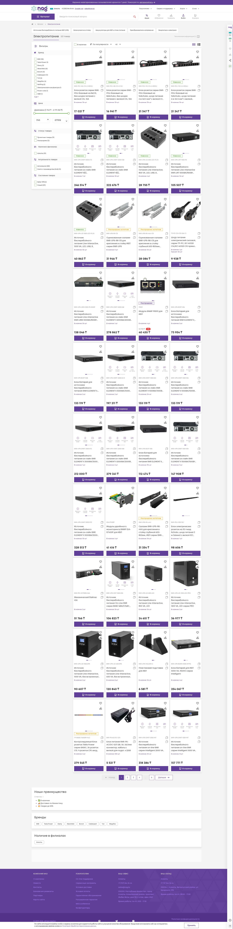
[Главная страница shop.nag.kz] (39, 8)
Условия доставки (84, 887)
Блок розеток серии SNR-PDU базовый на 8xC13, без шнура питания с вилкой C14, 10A (86, 94)
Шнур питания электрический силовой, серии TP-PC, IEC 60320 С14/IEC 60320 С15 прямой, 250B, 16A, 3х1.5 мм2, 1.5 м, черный (183, 242)
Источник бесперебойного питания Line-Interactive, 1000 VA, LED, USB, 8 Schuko (86, 242)
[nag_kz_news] (116, 921)
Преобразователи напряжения (142, 30)
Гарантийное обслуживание (88, 895)
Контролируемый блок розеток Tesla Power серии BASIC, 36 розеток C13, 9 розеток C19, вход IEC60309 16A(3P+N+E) (86, 746)
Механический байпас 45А (85, 599)
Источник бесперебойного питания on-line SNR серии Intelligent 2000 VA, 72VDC (151, 746)
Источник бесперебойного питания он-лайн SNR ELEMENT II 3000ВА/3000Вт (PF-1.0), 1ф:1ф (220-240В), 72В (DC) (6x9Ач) (87, 531)
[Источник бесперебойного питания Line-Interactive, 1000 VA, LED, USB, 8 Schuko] (89, 211)
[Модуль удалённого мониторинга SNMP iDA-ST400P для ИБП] (121, 500)
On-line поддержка (84, 879)
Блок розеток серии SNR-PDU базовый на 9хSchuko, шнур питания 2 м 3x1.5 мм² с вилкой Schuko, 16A (183, 94)
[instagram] (99, 921)
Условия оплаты (83, 891)
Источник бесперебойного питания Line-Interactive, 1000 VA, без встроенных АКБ (86, 672)
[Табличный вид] (198, 44)
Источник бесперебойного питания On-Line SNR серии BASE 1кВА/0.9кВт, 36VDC (118, 602)
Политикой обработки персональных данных (79, 926)
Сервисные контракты (86, 883)
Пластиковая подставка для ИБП (151, 669)
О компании (38, 879)
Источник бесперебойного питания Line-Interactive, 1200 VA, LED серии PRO (183, 601)
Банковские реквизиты (43, 891)
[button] (116, 2)
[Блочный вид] (193, 44)
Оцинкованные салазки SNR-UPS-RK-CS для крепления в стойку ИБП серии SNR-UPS (118, 242)
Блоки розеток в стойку (82, 30)
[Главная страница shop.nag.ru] (32, 24)
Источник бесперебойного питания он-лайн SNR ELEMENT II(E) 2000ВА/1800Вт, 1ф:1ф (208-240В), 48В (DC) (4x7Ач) (118, 168)
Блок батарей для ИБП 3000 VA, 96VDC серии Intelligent (182, 671)
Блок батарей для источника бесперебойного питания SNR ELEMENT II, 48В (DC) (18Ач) (86, 386)
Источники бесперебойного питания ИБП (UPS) (51, 30)
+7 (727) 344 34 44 (68, 9)
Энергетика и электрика (167, 30)
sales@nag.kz (89, 9)
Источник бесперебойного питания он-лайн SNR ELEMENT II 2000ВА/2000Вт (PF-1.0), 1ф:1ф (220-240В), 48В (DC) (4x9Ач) (119, 457)
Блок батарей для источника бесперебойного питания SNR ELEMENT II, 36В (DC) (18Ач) (150, 457)
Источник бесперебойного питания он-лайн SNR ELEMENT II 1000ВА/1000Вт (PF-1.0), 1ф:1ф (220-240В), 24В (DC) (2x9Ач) (183, 386)
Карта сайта (39, 900)
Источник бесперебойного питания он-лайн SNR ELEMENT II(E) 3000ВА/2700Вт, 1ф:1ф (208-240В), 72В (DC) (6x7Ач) (87, 168)
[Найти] (134, 16)
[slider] (34, 113)
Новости (37, 883)
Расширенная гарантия (86, 900)
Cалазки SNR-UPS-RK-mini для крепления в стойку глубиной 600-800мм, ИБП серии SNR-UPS (150, 531)
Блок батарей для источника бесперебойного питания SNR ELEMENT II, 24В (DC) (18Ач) (183, 315)
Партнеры (38, 895)
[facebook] (133, 921)
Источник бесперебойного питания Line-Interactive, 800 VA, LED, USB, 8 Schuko (151, 168)
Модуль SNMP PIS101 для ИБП (150, 313)
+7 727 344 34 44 (167, 883)
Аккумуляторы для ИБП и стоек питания (110, 30)
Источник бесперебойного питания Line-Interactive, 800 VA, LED (151, 601)
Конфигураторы (83, 908)
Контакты (37, 887)
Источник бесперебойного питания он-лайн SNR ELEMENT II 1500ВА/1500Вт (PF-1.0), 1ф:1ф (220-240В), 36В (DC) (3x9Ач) (183, 457)
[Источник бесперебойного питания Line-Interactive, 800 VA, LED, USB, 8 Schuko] (153, 137)
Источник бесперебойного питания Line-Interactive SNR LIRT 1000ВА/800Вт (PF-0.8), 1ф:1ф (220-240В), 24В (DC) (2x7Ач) (183, 168)
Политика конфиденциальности (185, 919)
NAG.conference (83, 904)
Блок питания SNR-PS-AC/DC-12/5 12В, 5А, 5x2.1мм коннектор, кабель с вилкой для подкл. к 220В (119, 746)
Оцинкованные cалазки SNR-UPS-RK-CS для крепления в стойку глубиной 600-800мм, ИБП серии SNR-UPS (150, 242)
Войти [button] (183, 18)
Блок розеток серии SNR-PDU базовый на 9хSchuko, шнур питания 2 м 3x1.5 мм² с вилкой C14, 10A (151, 94)
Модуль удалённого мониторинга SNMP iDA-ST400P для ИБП (118, 529)
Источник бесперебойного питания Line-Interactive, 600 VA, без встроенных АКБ (118, 672)
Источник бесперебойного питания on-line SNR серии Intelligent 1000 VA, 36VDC (183, 746)
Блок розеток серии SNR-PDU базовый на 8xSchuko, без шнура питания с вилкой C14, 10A (119, 94)
